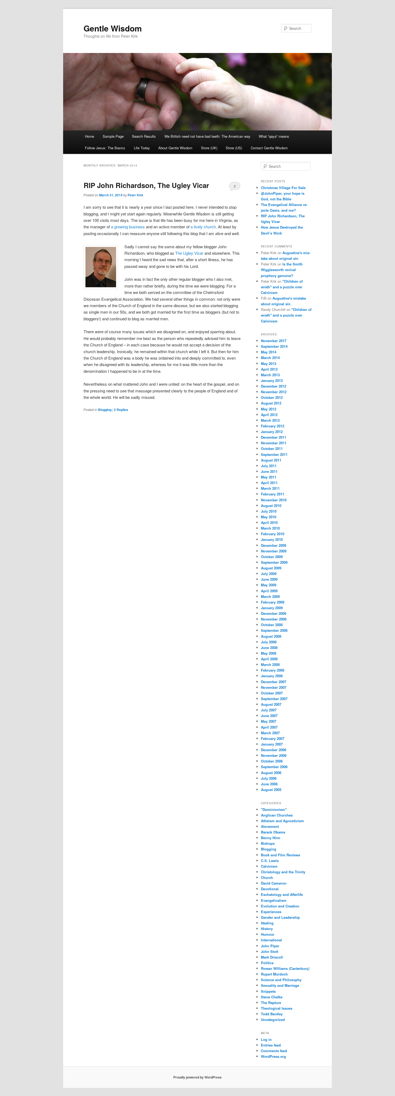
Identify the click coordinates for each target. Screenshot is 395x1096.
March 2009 (270, 596)
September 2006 (274, 766)
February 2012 (272, 425)
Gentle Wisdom (113, 28)
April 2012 (269, 414)
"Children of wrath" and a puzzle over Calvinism (282, 287)
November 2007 (273, 687)
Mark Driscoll (272, 957)
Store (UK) (209, 147)
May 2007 (268, 721)
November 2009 (273, 551)
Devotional (270, 888)
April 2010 (269, 522)
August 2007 (271, 704)
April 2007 (269, 727)
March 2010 (270, 528)
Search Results (144, 136)
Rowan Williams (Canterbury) (285, 968)
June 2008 (269, 647)
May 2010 (268, 516)
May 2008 (268, 653)
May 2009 (268, 584)
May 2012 (268, 409)
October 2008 (272, 624)
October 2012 (272, 397)
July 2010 (268, 511)
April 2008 (269, 658)
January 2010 (272, 539)
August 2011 (271, 460)
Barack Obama (273, 832)
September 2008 (274, 630)
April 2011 (269, 482)
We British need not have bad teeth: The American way (207, 136)
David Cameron (273, 883)
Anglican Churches (277, 815)
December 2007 (273, 681)
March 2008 (270, 664)
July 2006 (268, 778)
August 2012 (271, 403)
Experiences (271, 911)
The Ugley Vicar (189, 253)
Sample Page (113, 136)
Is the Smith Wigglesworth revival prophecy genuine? (282, 269)
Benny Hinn (270, 837)
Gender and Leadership (280, 917)
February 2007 (272, 738)
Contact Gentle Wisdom (269, 147)
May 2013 (268, 363)
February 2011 (272, 493)
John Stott (269, 951)
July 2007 (268, 709)
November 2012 (273, 391)
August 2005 (271, 789)
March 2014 (270, 357)
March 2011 (270, 488)
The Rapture (271, 1002)
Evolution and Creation (280, 906)
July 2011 (268, 465)
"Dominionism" (274, 809)
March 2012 (270, 420)
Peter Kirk (135, 195)
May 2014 (268, 351)
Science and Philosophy (281, 979)
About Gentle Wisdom (175, 147)
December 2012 (273, 386)
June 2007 (269, 715)
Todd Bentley (272, 1013)
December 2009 (273, 545)
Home (89, 136)
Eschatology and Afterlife (282, 894)
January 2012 (272, 431)
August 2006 (271, 772)
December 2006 (273, 749)
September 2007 (274, 698)
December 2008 (273, 613)
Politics (267, 962)
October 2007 (272, 693)
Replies (121, 409)
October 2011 (272, 448)
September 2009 (274, 562)
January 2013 (272, 380)
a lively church (203, 226)
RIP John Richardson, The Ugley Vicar (146, 185)
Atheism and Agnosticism (282, 820)
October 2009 (272, 556)
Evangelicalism (273, 900)
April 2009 (269, 590)
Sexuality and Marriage (280, 985)
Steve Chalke (271, 996)
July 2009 (268, 573)
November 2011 (273, 442)
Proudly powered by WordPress (197, 1077)
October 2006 (272, 761)
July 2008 (268, 641)
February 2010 (272, 533)
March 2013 (270, 374)
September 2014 (274, 346)
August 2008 (271, 636)
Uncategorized (273, 1019)
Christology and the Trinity (283, 871)
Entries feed (271, 1045)
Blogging (105, 409)
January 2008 (272, 675)
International (271, 939)
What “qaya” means (274, 136)
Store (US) (234, 147)
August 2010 (271, 505)
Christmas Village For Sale (283, 187)
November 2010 (273, 499)
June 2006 (269, 783)
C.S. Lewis (270, 860)
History (267, 928)
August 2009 (271, 567)
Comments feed (274, 1050)
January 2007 (272, 744)
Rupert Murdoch (274, 974)
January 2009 (272, 607)
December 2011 (273, 437)
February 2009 (272, 602)
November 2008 (273, 619)
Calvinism (269, 866)
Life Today (142, 147)
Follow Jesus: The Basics (105, 147)
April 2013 (269, 369)
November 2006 (273, 755)
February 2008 (272, 670)
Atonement (270, 826)
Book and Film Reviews (280, 854)
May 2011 (268, 477)
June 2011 (269, 471)
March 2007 (270, 732)
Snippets (268, 991)
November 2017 (273, 340)
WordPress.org (273, 1056)
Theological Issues (276, 1008)
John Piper (270, 945)
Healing (267, 922)
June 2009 (269, 579)
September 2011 (274, 454)
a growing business (128, 226)
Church (267, 877)
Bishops (268, 843)
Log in (266, 1039)
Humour (267, 934)
